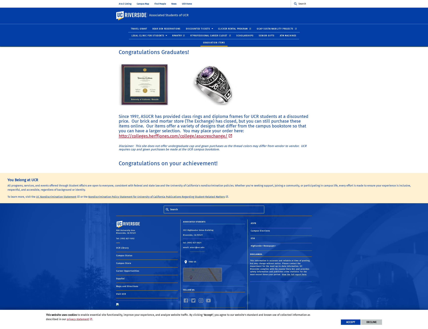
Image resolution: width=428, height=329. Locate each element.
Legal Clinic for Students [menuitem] (148, 35)
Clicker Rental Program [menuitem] (233, 29)
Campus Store (123, 263)
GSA (253, 238)
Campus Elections (260, 231)
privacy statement (78, 319)
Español (120, 278)
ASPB (253, 223)
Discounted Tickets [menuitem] (198, 29)
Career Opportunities (127, 271)
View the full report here (294, 274)
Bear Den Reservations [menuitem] (166, 29)
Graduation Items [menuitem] (214, 42)
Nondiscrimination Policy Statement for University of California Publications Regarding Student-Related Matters (156, 196)
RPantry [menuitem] (177, 35)
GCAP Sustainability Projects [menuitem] (275, 29)
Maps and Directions (127, 286)
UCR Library (122, 248)
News (174, 4)
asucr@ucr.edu (197, 247)
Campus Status (124, 255)
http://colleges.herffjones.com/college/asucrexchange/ (173, 136)
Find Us (192, 262)
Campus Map (143, 4)
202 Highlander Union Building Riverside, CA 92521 (198, 232)
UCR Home (187, 4)
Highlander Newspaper (263, 246)
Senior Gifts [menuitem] (266, 35)
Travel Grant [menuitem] (139, 29)
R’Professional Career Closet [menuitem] (209, 35)
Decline (371, 322)
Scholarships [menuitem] (244, 35)
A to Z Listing (125, 4)
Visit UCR (121, 294)
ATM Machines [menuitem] (288, 35)
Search (302, 3)
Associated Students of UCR (169, 15)
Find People (160, 4)
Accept (350, 322)
